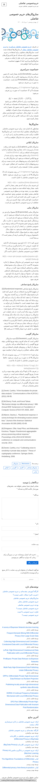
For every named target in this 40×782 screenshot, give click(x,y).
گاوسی (14, 461)
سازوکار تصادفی (32, 461)
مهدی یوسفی (32, 22)
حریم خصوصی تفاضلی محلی (28, 595)
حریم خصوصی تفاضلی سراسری (20, 47)
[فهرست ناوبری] (4, 4)
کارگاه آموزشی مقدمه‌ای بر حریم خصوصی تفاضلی (20, 585)
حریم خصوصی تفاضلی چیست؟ (27, 602)
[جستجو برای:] (20, 572)
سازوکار (15, 457)
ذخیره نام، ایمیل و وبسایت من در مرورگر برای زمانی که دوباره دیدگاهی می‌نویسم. (19, 549)
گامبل (21, 461)
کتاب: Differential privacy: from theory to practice (20, 761)
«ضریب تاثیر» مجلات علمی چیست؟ (25, 588)
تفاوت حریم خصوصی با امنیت (27, 605)
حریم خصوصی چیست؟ (30, 609)
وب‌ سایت (34, 538)
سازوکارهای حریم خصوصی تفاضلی (25, 592)
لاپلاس (7, 461)
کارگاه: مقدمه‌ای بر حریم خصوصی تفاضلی (23, 724)
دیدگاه (35, 488)
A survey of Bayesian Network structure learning (20, 621)
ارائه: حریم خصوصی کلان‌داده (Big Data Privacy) (21, 738)
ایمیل (36, 527)
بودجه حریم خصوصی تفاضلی (28, 598)
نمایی (35, 465)
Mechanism (26, 457)
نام (36, 517)
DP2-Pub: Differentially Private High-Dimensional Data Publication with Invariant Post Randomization (21, 698)
